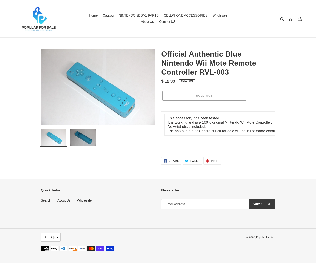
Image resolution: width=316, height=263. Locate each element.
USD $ (49, 237)
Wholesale (84, 200)
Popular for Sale (265, 237)
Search (46, 200)
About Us (64, 200)
